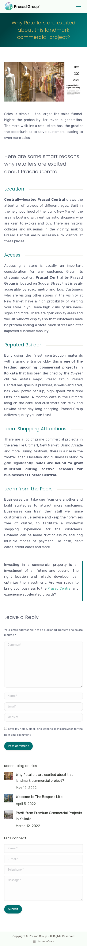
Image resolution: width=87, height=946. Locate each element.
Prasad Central (59, 588)
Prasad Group (38, 936)
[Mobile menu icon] (78, 6)
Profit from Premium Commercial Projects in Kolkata (49, 816)
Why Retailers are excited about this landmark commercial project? (44, 778)
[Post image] (8, 776)
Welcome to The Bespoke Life (39, 797)
